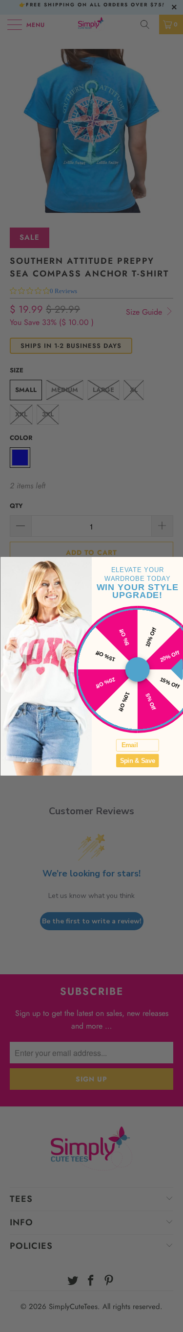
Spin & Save (137, 760)
